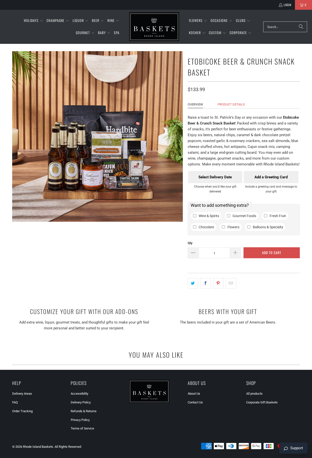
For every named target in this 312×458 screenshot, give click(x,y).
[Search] (301, 26)
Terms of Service (82, 428)
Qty (190, 243)
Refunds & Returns (84, 411)
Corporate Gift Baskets (262, 402)
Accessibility (79, 393)
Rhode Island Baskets (38, 446)
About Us (194, 393)
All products (254, 393)
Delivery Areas (22, 393)
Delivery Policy (81, 402)
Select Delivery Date (215, 177)
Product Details (231, 104)
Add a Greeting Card (271, 177)
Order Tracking (22, 411)
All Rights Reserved (68, 446)
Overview (195, 104)
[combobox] (285, 26)
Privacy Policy (80, 420)
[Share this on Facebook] (205, 283)
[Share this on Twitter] (193, 283)
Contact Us (195, 402)
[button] (33, 21)
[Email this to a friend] (231, 283)
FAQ (15, 402)
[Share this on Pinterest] (218, 283)
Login (287, 5)
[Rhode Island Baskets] (154, 26)
